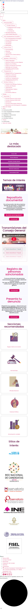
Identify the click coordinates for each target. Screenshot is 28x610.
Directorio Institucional (14, 168)
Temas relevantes (9, 60)
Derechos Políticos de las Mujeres (14, 62)
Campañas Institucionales (12, 68)
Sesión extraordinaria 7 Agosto (13, 260)
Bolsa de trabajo (7, 106)
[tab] (14, 249)
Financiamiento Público (11, 89)
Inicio (4, 20)
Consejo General (7, 560)
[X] (3, 6)
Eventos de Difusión (10, 86)
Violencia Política (14, 412)
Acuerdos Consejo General (14, 161)
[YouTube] (3, 4)
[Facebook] (3, 2)
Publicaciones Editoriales (14, 165)
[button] (2, 187)
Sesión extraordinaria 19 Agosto (13, 249)
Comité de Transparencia (11, 78)
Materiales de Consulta (11, 67)
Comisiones (11, 31)
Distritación (8, 102)
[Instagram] (3, 8)
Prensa (4, 94)
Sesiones (10, 29)
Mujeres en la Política (10, 64)
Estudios (7, 56)
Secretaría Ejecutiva (10, 32)
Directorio (8, 90)
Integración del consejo (9, 563)
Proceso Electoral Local (11, 40)
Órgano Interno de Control (14, 346)
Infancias (7, 51)
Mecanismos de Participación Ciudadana (15, 105)
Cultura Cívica (7, 47)
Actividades (8, 42)
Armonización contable (14, 434)
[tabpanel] (14, 239)
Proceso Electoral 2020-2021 (13, 100)
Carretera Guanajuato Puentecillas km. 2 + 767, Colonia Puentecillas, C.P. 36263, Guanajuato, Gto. (14, 569)
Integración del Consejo (14, 27)
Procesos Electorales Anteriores (13, 103)
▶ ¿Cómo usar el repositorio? (14, 215)
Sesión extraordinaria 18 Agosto (13, 252)
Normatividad (14, 370)
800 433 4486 (8, 573)
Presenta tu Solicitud (10, 75)
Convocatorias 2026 (14, 172)
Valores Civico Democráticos (12, 54)
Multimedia (8, 45)
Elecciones (6, 96)
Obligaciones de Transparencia (13, 73)
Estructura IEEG (8, 22)
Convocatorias (9, 49)
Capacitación (8, 87)
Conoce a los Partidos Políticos (13, 84)
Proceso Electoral (14, 157)
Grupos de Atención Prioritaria (13, 65)
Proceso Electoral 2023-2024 (13, 98)
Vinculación (8, 43)
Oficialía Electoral (14, 390)
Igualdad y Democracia (10, 58)
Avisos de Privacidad (10, 76)
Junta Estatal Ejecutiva (11, 34)
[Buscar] (2, 15)
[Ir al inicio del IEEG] (12, 0)
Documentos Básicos (10, 92)
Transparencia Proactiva (11, 79)
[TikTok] (3, 10)
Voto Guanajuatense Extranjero (12, 36)
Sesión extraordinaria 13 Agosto (13, 256)
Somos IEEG (14, 153)
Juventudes (8, 53)
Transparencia (7, 71)
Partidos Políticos (8, 82)
